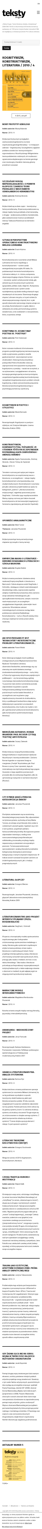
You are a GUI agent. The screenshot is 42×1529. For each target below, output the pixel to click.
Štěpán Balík (19, 1184)
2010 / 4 (11, 133)
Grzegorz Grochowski (23, 1147)
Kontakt (5, 1506)
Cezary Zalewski (21, 741)
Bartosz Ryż (19, 1079)
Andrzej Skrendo (21, 196)
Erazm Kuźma (20, 249)
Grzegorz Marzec (21, 884)
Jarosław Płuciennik (22, 804)
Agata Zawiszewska (23, 459)
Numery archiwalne (27, 1506)
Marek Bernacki (21, 412)
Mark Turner (19, 525)
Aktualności (14, 1506)
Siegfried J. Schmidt (22, 926)
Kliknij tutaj (28, 1523)
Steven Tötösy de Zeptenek (20, 462)
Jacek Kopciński (21, 1363)
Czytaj (4, 1483)
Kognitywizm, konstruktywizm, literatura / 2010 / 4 (18, 61)
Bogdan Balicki (20, 568)
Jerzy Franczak (20, 1037)
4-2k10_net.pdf (21, 116)
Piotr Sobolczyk (21, 338)
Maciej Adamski (21, 129)
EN (39, 4)
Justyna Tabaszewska (23, 1275)
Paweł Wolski (20, 647)
